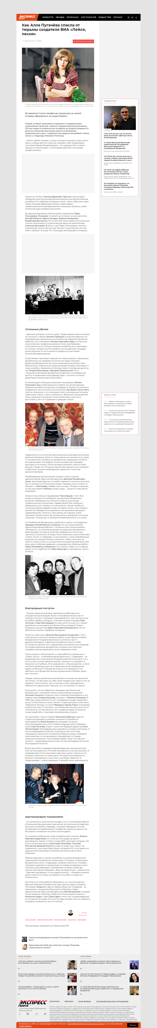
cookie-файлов (25, 1026)
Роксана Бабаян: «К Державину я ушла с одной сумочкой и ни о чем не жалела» (38, 988)
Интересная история (45, 919)
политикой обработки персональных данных (86, 1024)
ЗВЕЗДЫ (60, 17)
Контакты (54, 1001)
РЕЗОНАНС (73, 17)
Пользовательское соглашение (112, 1002)
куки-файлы (84, 1002)
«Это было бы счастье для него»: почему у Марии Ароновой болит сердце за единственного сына (118, 158)
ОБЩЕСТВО (105, 17)
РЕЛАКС (118, 17)
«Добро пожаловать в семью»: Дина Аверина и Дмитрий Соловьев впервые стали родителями (100, 962)
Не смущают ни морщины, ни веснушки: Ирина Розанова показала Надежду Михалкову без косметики (119, 186)
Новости (48, 17)
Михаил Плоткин (60, 919)
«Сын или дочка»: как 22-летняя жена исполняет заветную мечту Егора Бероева (118, 135)
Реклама (69, 1001)
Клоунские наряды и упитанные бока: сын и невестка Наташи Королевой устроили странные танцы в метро (41, 975)
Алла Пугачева (30, 919)
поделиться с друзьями (83, 41)
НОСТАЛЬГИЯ (88, 17)
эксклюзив (82, 919)
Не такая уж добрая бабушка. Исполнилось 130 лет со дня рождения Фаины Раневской (116, 172)
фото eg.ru (72, 919)
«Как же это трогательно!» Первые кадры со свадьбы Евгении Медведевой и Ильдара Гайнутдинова (103, 975)
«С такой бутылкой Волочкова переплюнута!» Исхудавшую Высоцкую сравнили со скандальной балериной (117, 145)
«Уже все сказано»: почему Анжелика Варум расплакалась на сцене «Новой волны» (37, 962)
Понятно (133, 1025)
